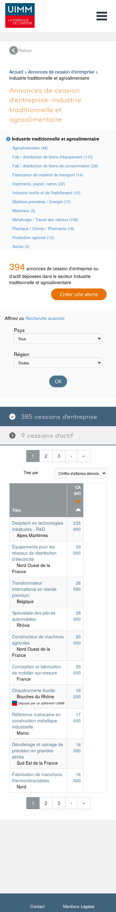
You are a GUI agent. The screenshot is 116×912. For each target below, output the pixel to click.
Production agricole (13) (33, 237)
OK (58, 381)
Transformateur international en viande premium (34, 589)
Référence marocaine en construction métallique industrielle (36, 720)
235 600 (77, 526)
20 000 (77, 639)
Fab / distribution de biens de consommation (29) (55, 166)
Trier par (31, 472)
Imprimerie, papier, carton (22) (38, 184)
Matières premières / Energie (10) (41, 201)
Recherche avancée (45, 318)
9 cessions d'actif (44, 435)
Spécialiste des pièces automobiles (33, 616)
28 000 (77, 616)
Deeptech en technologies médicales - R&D (37, 526)
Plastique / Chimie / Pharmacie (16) (43, 228)
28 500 (77, 586)
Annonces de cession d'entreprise (61, 72)
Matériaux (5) (23, 210)
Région (21, 354)
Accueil (16, 72)
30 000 (77, 550)
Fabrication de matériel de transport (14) (47, 175)
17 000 (77, 717)
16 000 (77, 747)
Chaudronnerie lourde (33, 690)
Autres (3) (20, 246)
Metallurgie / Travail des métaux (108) (45, 219)
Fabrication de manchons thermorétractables (37, 777)
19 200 (77, 693)
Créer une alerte (79, 294)
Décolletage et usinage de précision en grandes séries (37, 750)
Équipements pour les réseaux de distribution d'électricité (34, 553)
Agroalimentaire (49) (30, 148)
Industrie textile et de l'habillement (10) (46, 192)
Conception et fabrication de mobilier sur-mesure (36, 669)
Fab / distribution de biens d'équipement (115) (52, 157)
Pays (19, 329)
